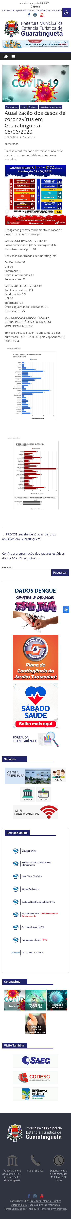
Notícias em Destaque (50, 106)
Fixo (23, 106)
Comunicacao (29, 137)
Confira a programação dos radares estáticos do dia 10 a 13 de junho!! (33, 556)
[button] (66, 12)
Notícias (32, 106)
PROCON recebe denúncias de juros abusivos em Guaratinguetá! (29, 536)
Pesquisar (7, 567)
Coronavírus (12, 106)
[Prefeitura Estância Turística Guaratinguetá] (6, 56)
